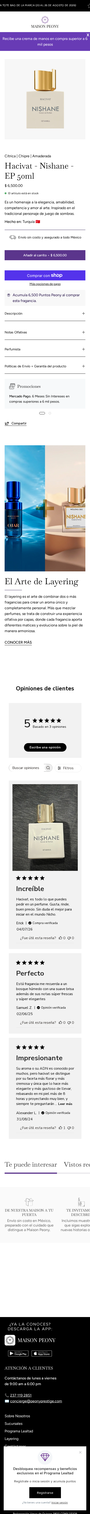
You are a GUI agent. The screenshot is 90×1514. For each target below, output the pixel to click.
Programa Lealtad (19, 1431)
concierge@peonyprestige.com (36, 1401)
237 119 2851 (21, 1395)
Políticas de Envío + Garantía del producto (35, 366)
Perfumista (12, 349)
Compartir (19, 423)
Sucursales (13, 1423)
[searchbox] (26, 768)
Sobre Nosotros (17, 1416)
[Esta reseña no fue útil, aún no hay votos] (69, 938)
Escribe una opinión (45, 747)
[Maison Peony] (45, 22)
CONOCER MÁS (18, 642)
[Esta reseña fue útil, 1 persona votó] (60, 1127)
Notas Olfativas (16, 332)
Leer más (65, 1104)
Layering (11, 1439)
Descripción (13, 313)
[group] (45, 5)
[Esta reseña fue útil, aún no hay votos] (60, 938)
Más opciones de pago (45, 284)
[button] (73, 22)
